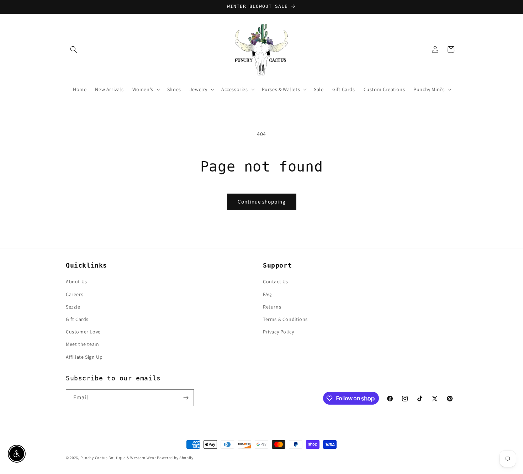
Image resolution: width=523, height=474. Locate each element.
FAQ (267, 294)
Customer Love (83, 331)
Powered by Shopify (175, 457)
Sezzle (73, 307)
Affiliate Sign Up (84, 357)
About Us (76, 281)
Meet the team (82, 344)
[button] (73, 49)
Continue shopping (262, 201)
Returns (272, 307)
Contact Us (275, 281)
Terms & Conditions (285, 319)
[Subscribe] (186, 397)
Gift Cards (77, 319)
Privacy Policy (278, 331)
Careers (74, 294)
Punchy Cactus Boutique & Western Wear (118, 457)
